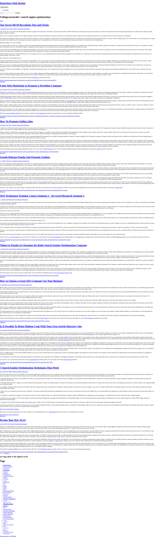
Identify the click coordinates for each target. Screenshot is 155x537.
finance (6, 275)
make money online (7, 501)
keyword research (13, 239)
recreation (5, 521)
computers (5, 471)
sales (4, 523)
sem (55, 151)
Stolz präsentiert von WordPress (8, 536)
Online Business (27, 190)
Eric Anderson (14, 89)
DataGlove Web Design (12, 3)
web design (64, 190)
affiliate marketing (4, 80)
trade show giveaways (8, 532)
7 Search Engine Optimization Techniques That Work (29, 367)
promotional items (7, 517)
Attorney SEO (119, 187)
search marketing (50, 151)
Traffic (51, 362)
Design (5, 477)
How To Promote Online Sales (16, 121)
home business (17, 80)
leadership (5, 500)
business (11, 80)
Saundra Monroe (15, 285)
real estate (5, 520)
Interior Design (6, 494)
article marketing (10, 151)
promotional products (8, 519)
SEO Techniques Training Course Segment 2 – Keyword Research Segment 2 (42, 195)
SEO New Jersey (46, 449)
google (1, 452)
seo (7, 272)
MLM (1, 21)
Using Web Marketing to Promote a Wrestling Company (31, 85)
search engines (47, 452)
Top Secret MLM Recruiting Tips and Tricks (24, 24)
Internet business (25, 80)
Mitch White (12, 371)
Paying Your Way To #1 (13, 420)
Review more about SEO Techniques (9, 409)
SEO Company (44, 318)
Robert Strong (13, 29)
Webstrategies (52, 412)
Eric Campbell (13, 125)
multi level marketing (7, 509)
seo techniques (60, 239)
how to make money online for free (63, 272)
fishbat (1, 116)
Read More (35, 77)
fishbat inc (6, 116)
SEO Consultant (89, 318)
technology (47, 275)
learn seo (20, 239)
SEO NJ (59, 187)
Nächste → (7, 453)
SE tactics (56, 116)
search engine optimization (47, 80)
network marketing (9, 511)
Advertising (3, 151)
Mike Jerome (12, 199)
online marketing (8, 514)
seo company (46, 321)
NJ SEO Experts (48, 149)
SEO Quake (14, 237)
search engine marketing (26, 151)
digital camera (5, 479)
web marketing (70, 100)
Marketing (2, 81)
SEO (55, 80)
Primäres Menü (4, 7)
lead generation (33, 80)
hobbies (5, 488)
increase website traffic (64, 340)
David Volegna (12, 249)
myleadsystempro (33, 359)
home (4, 489)
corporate (5, 473)
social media (8, 96)
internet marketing (13, 190)
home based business (8, 491)
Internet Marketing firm (15, 116)
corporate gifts (6, 474)
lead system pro (68, 359)
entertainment (6, 482)
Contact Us (99, 149)
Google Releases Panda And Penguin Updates (25, 157)
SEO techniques (57, 237)
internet (17, 275)
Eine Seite (5, 10)
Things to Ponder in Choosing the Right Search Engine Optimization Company (43, 245)
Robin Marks (14, 330)
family (4, 483)
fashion (4, 485)
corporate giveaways (8, 476)
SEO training (67, 239)
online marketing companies (33, 116)
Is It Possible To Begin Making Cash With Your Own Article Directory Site (41, 326)
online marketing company (13, 113)
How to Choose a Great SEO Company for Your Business (31, 280)
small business (5, 527)
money (4, 507)
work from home (54, 275)
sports (4, 529)
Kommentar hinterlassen (23, 29)
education (5, 480)
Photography (7, 516)
